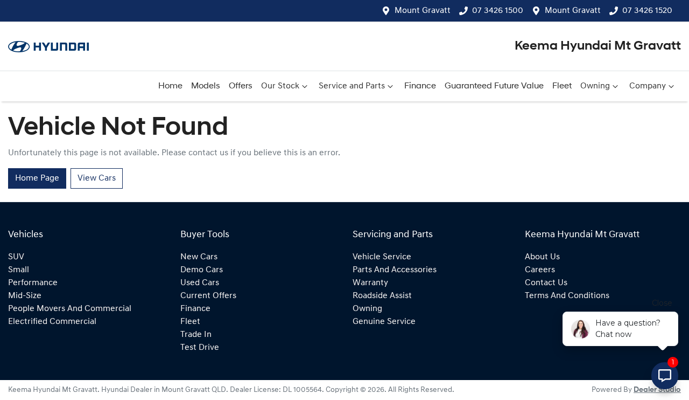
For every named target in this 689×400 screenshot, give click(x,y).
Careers (540, 270)
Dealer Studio (657, 390)
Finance (420, 86)
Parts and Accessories (395, 270)
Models (205, 86)
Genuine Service (384, 322)
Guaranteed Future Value (494, 86)
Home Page (37, 178)
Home (170, 86)
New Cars (198, 257)
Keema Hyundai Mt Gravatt (598, 46)
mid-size (24, 296)
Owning (595, 86)
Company (647, 86)
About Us (542, 257)
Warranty (370, 283)
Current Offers (208, 296)
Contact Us (546, 283)
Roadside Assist (382, 296)
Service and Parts (352, 86)
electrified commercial (52, 322)
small (18, 270)
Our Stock (280, 86)
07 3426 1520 (647, 10)
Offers (240, 86)
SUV (16, 257)
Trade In (196, 334)
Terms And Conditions (567, 296)
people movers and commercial (69, 309)
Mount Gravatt (423, 10)
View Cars (97, 178)
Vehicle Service (382, 257)
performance (33, 283)
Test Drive (199, 347)
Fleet (562, 86)
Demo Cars (201, 270)
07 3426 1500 (497, 10)
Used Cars (199, 283)
